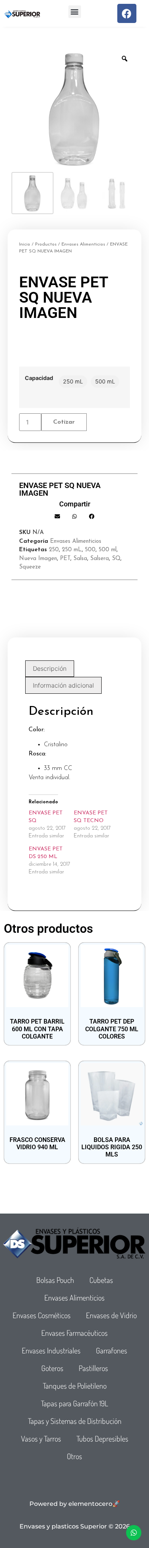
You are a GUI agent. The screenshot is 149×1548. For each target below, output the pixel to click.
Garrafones (111, 1350)
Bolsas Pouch (55, 1280)
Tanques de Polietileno (75, 1386)
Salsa (80, 559)
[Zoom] (124, 59)
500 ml (108, 550)
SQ (116, 559)
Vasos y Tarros (41, 1438)
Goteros (52, 1368)
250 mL (72, 550)
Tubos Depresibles (102, 1438)
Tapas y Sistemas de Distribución (74, 1421)
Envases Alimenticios (83, 244)
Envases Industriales (51, 1350)
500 (90, 550)
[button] (74, 11)
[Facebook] (126, 13)
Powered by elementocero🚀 (74, 1503)
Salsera (99, 559)
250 (54, 550)
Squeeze (30, 567)
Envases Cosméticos (42, 1315)
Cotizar (64, 422)
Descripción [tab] (49, 668)
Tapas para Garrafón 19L (74, 1403)
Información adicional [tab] (63, 685)
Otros (74, 1456)
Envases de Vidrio (111, 1315)
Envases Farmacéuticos (74, 1333)
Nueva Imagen (38, 559)
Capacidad (39, 378)
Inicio (24, 244)
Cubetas (101, 1280)
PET (65, 559)
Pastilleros (93, 1368)
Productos (46, 244)
